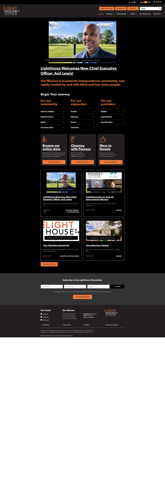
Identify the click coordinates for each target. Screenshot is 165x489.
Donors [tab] (73, 122)
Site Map (86, 324)
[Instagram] (158, 2)
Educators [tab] (74, 117)
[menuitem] (101, 14)
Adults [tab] (43, 122)
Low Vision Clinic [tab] (47, 127)
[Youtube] (154, 2)
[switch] (145, 2)
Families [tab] (74, 111)
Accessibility (45, 324)
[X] (161, 2)
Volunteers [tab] (75, 127)
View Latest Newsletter (82, 297)
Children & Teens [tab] (47, 117)
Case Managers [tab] (106, 122)
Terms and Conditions (111, 324)
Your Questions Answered (56, 245)
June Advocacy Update (97, 245)
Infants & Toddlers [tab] (47, 111)
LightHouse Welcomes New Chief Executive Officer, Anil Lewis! (59, 198)
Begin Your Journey (107, 8)
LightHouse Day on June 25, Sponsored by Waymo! (100, 198)
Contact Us (132, 8)
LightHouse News (73, 212)
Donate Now (121, 8)
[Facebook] (156, 2)
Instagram (46, 320)
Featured (69, 210)
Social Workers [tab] (106, 117)
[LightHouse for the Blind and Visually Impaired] (111, 315)
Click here (86, 314)
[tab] (133, 2)
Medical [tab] (104, 111)
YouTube (45, 314)
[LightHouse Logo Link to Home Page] (11, 11)
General (76, 210)
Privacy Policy (67, 324)
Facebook (46, 317)
